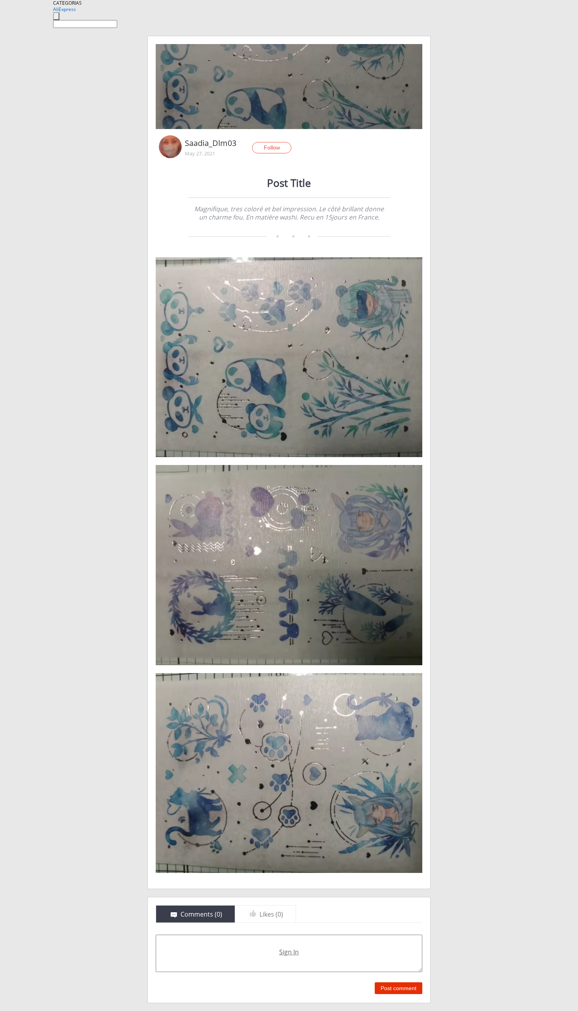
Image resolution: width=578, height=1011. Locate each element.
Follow (272, 147)
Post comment (398, 988)
